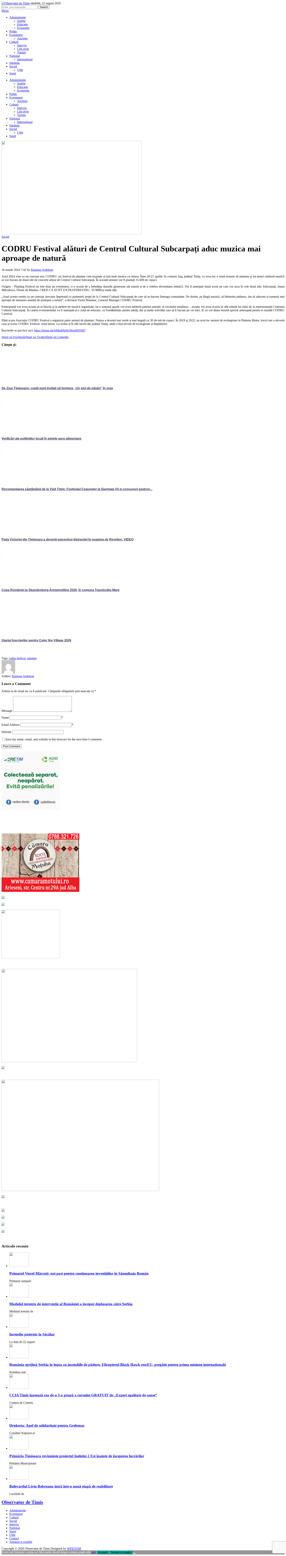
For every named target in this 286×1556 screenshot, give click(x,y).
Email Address (10, 724)
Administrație (17, 17)
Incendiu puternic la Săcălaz (31, 1334)
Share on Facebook (13, 337)
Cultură (13, 42)
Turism (21, 52)
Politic (13, 31)
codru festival (17, 658)
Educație (22, 24)
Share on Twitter (35, 337)
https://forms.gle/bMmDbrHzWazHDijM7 (60, 330)
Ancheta (22, 38)
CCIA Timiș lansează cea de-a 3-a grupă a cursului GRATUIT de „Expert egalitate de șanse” (83, 1395)
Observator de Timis (22, 1502)
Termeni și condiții (20, 1542)
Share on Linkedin (57, 337)
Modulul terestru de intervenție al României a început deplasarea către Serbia (70, 1304)
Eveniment (16, 35)
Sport (12, 73)
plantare (32, 658)
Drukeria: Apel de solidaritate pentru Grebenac (47, 1425)
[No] (134, 1553)
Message (7, 710)
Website (6, 732)
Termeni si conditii (121, 1552)
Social (13, 66)
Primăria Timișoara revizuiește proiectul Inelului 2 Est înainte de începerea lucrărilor (76, 1456)
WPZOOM (74, 1548)
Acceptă (102, 1552)
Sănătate (14, 63)
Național (14, 56)
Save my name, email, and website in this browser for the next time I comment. (53, 739)
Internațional (24, 59)
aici (93, 1552)
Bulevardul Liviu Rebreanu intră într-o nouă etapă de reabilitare (61, 1486)
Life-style (23, 49)
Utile (20, 70)
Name (5, 717)
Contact (14, 1538)
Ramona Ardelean (42, 269)
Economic (23, 28)
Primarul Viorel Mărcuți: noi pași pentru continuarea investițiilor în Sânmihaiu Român (79, 1273)
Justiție (21, 21)
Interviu (22, 45)
